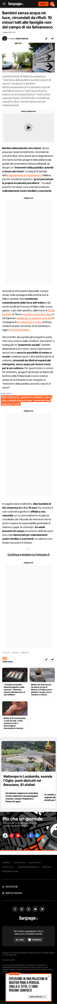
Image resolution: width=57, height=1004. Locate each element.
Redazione (46, 867)
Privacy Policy (34, 863)
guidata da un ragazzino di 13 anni (34, 318)
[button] (52, 38)
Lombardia (24, 652)
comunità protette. (20, 329)
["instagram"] (11, 835)
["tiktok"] (5, 835)
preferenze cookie (10, 871)
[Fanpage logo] (16, 4)
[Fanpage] (28, 918)
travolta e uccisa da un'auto (37, 314)
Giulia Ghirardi (22, 38)
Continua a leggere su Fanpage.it (28, 554)
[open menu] (3, 4)
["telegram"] (37, 835)
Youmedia (6, 863)
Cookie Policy (8, 867)
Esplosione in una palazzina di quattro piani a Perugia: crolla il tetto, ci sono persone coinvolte (28, 984)
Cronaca (15, 652)
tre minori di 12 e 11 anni (29, 322)
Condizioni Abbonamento (28, 867)
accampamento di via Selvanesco (24, 175)
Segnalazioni (19, 863)
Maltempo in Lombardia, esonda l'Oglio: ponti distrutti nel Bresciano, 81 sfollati (27, 780)
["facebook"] (30, 835)
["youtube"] (17, 835)
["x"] (24, 835)
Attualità (6, 652)
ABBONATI (43, 4)
